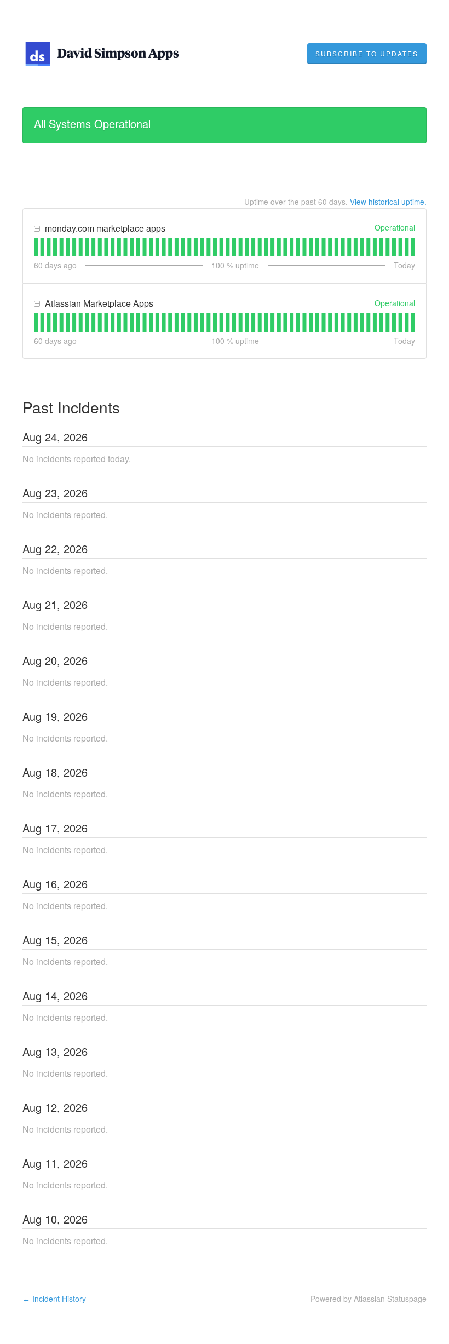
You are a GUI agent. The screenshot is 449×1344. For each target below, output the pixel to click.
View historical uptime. (388, 201)
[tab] (36, 247)
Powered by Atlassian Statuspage (368, 1298)
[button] (367, 53)
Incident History (54, 1298)
